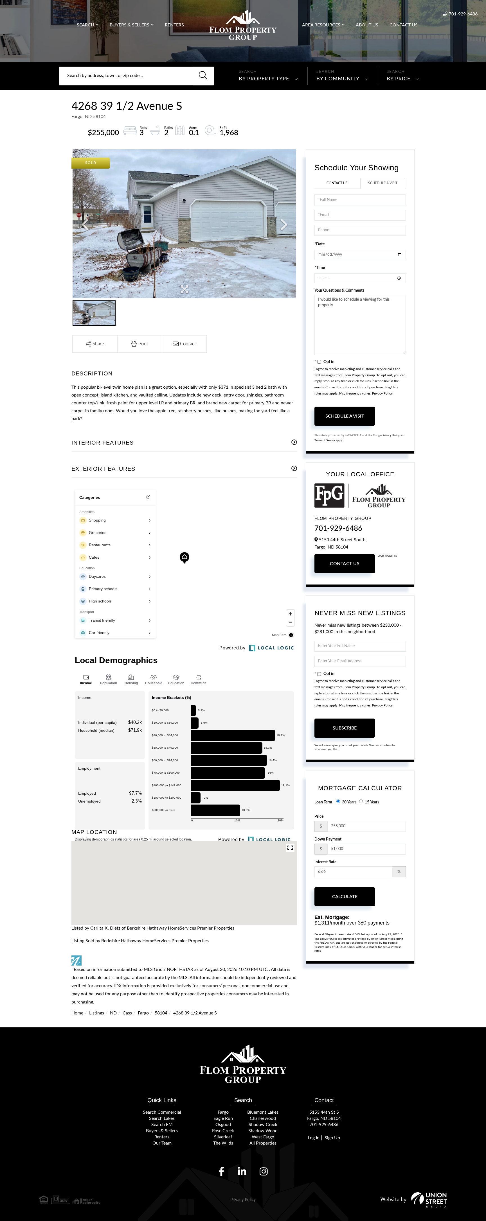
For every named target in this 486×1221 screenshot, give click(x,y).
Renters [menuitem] (174, 25)
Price (318, 817)
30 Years (349, 802)
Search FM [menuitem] (162, 1124)
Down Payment (327, 839)
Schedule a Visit (382, 183)
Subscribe (345, 728)
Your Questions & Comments (339, 291)
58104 (161, 1013)
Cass (127, 1013)
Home (77, 1013)
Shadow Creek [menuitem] (263, 1124)
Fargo (143, 1013)
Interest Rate (325, 862)
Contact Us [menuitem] (404, 25)
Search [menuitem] (85, 25)
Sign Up (332, 1138)
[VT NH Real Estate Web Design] (414, 1200)
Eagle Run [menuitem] (223, 1118)
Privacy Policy (382, 393)
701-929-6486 (463, 14)
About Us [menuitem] (367, 25)
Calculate (344, 896)
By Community (337, 78)
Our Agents (387, 555)
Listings (96, 1013)
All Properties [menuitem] (262, 1143)
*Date (319, 244)
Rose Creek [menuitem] (223, 1131)
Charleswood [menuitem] (263, 1118)
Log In (314, 1138)
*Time (319, 268)
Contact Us (337, 183)
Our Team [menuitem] (162, 1143)
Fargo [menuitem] (223, 1112)
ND (113, 1013)
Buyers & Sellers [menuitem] (129, 25)
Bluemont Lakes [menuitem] (262, 1112)
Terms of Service (324, 440)
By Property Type (264, 78)
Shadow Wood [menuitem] (263, 1131)
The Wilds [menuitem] (223, 1143)
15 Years (372, 802)
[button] (203, 76)
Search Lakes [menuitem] (162, 1118)
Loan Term (323, 802)
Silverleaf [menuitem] (223, 1137)
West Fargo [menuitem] (263, 1137)
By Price (398, 78)
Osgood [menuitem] (223, 1124)
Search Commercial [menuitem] (162, 1112)
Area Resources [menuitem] (321, 25)
